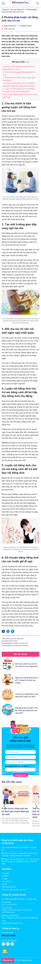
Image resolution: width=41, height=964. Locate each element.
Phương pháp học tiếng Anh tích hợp (15, 645)
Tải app (4, 879)
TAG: (4, 638)
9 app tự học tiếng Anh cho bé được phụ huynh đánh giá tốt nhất (15, 811)
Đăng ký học (8, 960)
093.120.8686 (8, 935)
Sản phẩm (5, 876)
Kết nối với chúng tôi (9, 941)
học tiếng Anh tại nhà (9, 641)
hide (27, 62)
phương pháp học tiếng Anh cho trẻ (14, 643)
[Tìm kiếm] (37, 3)
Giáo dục (9, 638)
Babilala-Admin (26, 26)
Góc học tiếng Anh (17, 9)
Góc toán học (6, 881)
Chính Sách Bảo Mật (9, 887)
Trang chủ (5, 9)
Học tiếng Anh (18, 638)
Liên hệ (4, 884)
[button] (4, 806)
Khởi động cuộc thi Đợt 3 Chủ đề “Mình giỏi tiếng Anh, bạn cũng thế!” (26, 710)
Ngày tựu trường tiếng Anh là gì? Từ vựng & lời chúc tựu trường (26, 680)
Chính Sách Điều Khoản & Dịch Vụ (14, 890)
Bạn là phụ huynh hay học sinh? (16, 766)
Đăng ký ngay (20, 775)
